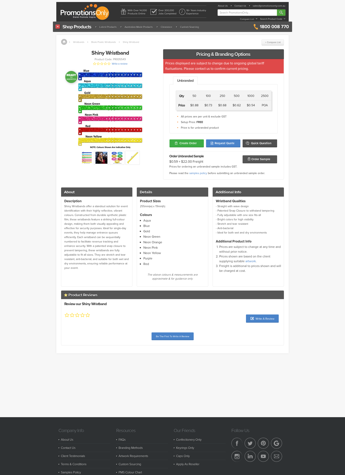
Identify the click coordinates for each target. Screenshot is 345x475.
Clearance (166, 27)
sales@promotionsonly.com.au (269, 6)
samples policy (198, 173)
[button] (262, 318)
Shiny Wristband (131, 42)
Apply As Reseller (187, 464)
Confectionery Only (188, 439)
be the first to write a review (172, 336)
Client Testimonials (73, 456)
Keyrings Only (185, 447)
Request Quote (224, 143)
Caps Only (183, 456)
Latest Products (108, 27)
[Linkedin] (250, 456)
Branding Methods (131, 447)
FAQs (122, 439)
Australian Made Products (139, 27)
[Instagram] (237, 456)
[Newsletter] (276, 456)
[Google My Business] (276, 443)
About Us (223, 6)
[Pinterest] (263, 443)
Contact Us (240, 6)
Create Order (188, 143)
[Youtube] (263, 456)
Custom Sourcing (189, 27)
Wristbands (78, 42)
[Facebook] (237, 443)
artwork (250, 261)
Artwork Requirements (133, 456)
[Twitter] (250, 443)
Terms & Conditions (73, 464)
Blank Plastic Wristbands (103, 42)
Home (64, 42)
